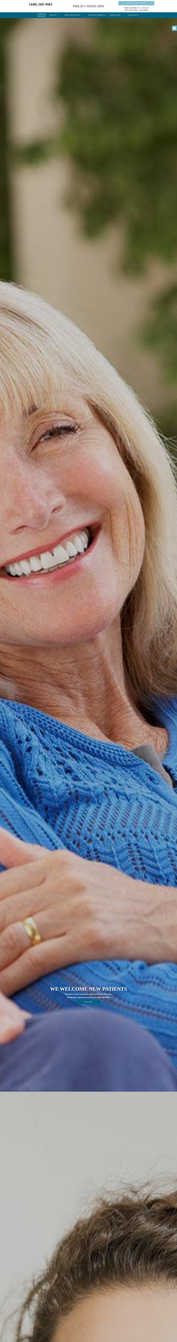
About (53, 15)
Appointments (97, 15)
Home (41, 15)
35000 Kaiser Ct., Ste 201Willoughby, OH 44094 (136, 9)
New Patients (72, 15)
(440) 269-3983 (40, 4)
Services (115, 15)
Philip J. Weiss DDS (88, 6)
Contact (133, 15)
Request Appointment (136, 3)
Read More (88, 1002)
